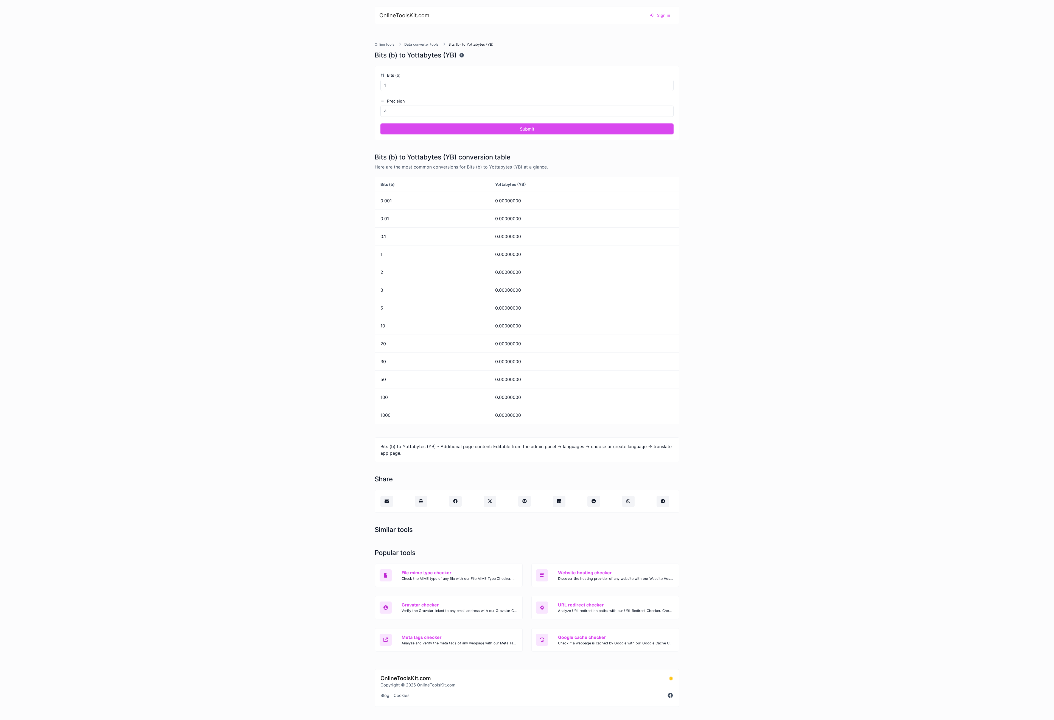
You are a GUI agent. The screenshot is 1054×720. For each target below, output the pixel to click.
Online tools (384, 44)
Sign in (663, 15)
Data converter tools (421, 44)
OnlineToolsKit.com (404, 15)
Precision (395, 101)
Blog (384, 695)
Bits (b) (393, 75)
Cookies (402, 695)
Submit (527, 129)
